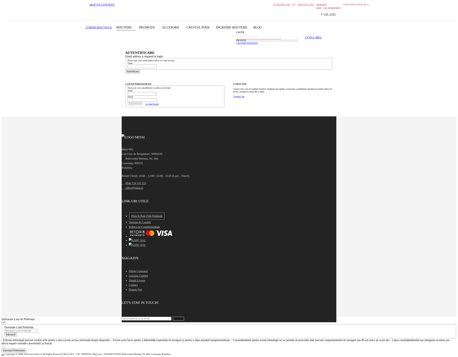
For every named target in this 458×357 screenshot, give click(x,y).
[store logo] (99, 27)
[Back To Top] (2, 354)
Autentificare (281, 4)
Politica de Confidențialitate (144, 226)
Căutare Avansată (247, 43)
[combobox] (258, 36)
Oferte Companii (138, 271)
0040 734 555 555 (135, 183)
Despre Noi (135, 289)
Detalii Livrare (137, 280)
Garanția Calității (138, 275)
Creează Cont (306, 4)
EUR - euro (330, 14)
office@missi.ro (134, 187)
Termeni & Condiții (140, 222)
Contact (133, 284)
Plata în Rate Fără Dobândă (146, 216)
